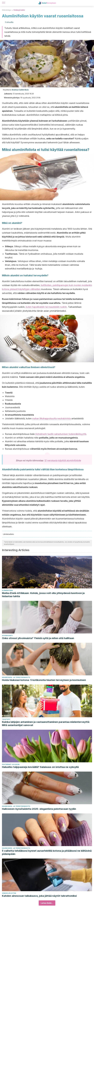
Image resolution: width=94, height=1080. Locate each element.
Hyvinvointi (7, 635)
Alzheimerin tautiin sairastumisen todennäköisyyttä (60, 434)
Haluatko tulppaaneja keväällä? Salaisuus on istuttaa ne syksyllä (40, 767)
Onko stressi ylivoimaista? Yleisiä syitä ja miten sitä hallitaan (38, 638)
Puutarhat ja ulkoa (10, 764)
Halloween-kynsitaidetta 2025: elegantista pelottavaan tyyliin (39, 808)
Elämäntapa (6, 10)
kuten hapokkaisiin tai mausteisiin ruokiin (46, 307)
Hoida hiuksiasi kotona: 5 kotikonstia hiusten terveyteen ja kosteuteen (44, 680)
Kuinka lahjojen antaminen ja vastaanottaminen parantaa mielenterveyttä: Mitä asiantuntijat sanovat (46, 723)
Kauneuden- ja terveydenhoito (16, 677)
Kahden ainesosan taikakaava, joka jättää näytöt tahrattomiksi (39, 895)
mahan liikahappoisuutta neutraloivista (51, 418)
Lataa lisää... (47, 903)
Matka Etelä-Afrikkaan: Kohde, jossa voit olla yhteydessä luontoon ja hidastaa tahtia (43, 595)
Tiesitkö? (6, 719)
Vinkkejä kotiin (19, 10)
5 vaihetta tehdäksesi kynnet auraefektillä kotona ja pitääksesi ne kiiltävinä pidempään (47, 852)
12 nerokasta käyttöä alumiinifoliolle (62, 460)
